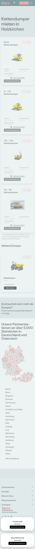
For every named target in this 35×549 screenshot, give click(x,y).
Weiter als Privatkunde (17, 527)
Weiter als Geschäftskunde (17, 543)
